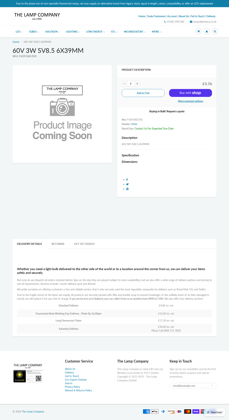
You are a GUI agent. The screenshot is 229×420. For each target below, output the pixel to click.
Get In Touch (84, 243)
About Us (70, 368)
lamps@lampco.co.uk (204, 21)
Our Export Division (76, 379)
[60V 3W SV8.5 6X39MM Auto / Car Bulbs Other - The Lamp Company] (62, 114)
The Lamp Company (33, 411)
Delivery (69, 372)
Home (16, 41)
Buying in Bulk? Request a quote (166, 111)
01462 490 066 (175, 21)
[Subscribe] (212, 385)
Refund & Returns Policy (78, 390)
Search (68, 383)
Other (134, 124)
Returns (58, 243)
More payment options (190, 101)
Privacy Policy (72, 386)
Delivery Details (29, 243)
